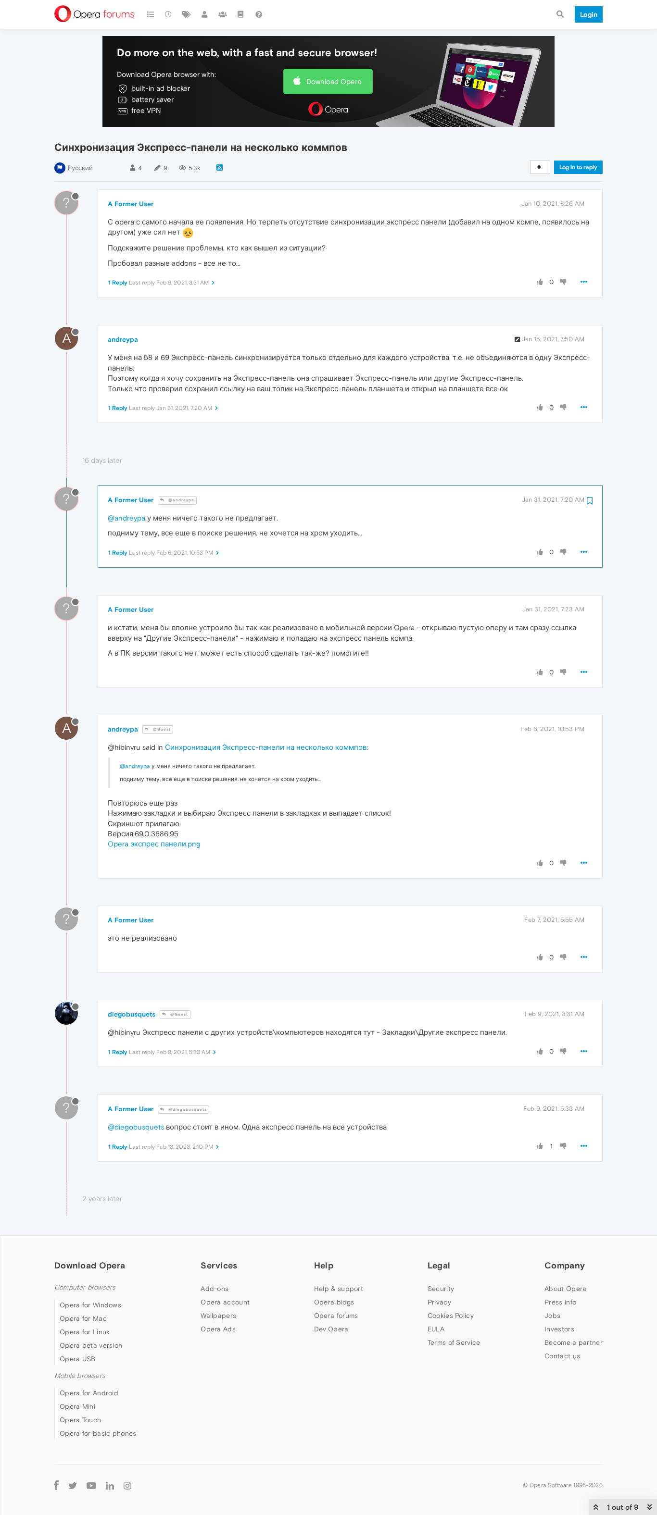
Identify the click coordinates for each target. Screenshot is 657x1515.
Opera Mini (77, 1406)
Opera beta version (91, 1345)
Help (323, 1265)
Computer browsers (84, 1287)
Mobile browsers (79, 1376)
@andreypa (180, 500)
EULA (436, 1329)
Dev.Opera (331, 1329)
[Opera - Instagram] (127, 1484)
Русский (80, 168)
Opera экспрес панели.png (154, 844)
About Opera (565, 1288)
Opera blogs (334, 1302)
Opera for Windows (90, 1305)
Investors (559, 1329)
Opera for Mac (83, 1318)
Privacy (439, 1302)
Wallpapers (218, 1315)
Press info (560, 1302)
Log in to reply (578, 167)
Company (564, 1265)
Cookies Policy (451, 1315)
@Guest (161, 729)
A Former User (130, 204)
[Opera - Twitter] (72, 1484)
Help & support (338, 1288)
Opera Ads (218, 1329)
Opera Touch (80, 1420)
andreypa (123, 339)
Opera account (225, 1302)
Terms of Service (454, 1342)
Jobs (552, 1315)
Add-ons (214, 1288)
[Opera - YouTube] (91, 1484)
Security (441, 1288)
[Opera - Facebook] (56, 1485)
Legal (439, 1265)
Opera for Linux (85, 1332)
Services (219, 1265)
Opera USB (78, 1359)
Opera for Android (89, 1393)
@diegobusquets (187, 1109)
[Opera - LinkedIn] (110, 1484)
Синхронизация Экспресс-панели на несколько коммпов (265, 747)
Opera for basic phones (98, 1433)
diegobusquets (131, 1014)
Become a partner (573, 1342)
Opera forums (336, 1315)
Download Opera (333, 81)
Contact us (562, 1356)
